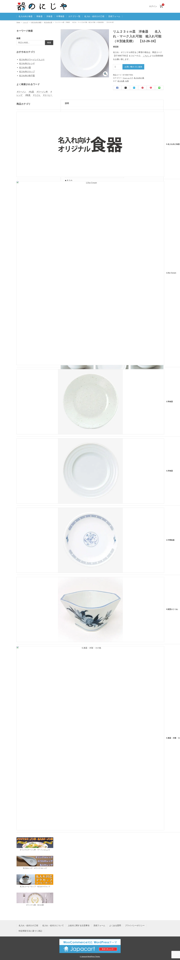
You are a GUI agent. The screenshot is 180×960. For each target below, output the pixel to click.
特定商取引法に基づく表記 (30, 931)
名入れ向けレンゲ (27, 63)
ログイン (153, 6)
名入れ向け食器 (25, 16)
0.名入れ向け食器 (36, 22)
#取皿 (27, 95)
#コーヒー (47, 95)
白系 (127, 81)
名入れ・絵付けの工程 (94, 16)
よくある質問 (115, 925)
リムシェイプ (128, 78)
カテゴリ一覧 (74, 16)
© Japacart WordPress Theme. (90, 956)
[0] (161, 6)
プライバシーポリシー (135, 925)
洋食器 (49, 16)
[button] (105, 73)
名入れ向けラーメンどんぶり (32, 59)
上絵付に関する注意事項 (78, 925)
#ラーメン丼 (42, 92)
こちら (146, 56)
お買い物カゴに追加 (133, 67)
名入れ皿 (120, 81)
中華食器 (60, 16)
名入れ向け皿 (48, 22)
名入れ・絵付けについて (53, 925)
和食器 (39, 16)
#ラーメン (21, 92)
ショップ (25, 22)
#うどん (36, 95)
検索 (18, 38)
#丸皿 (31, 92)
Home (18, 22)
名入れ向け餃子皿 (27, 76)
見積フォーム (114, 16)
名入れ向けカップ (27, 71)
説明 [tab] (67, 103)
